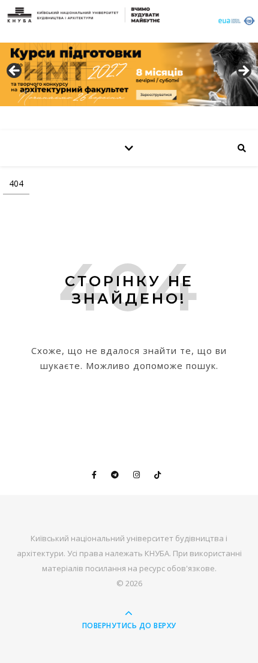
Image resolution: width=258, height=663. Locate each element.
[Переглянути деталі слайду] (129, 74)
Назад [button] (15, 71)
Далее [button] (243, 71)
